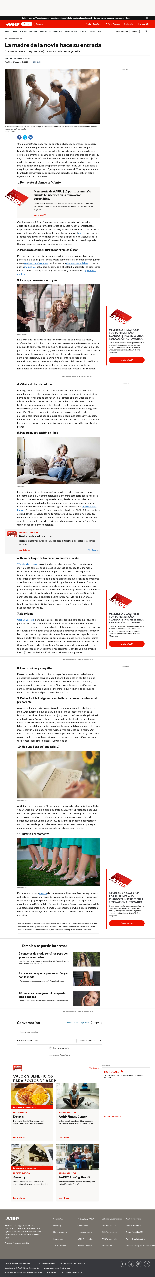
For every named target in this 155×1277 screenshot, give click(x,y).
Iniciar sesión (72, 1022)
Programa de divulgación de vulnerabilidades (23, 1272)
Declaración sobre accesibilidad (72, 1263)
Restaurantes (20, 1112)
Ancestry (19, 1177)
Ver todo (92, 550)
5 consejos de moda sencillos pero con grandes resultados (43, 955)
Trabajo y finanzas (28, 532)
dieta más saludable (77, 263)
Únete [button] (26, 24)
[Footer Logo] (24, 1218)
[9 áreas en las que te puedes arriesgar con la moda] (86, 978)
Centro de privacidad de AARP (17, 1263)
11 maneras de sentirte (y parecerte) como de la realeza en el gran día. (42, 51)
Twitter (26, 138)
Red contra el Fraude (35, 536)
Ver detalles (24, 550)
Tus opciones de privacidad (72, 1272)
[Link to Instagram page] (139, 1264)
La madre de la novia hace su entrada (53, 44)
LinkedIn (31, 138)
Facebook (20, 138)
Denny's (18, 1116)
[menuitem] (7, 32)
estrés (81, 232)
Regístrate (128, 24)
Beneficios (97, 24)
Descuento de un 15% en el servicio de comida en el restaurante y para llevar (28, 1122)
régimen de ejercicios (36, 263)
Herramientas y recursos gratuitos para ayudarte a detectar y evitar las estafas (57, 542)
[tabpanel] (133, 31)
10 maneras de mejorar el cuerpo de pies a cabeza (42, 994)
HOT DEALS (111, 1071)
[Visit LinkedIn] (147, 1264)
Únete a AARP (40, 214)
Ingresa (141, 24)
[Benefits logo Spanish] (12, 536)
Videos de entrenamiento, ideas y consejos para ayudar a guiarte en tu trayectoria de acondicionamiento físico (76, 1122)
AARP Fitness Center (73, 1116)
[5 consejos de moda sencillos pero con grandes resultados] (86, 959)
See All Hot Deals (112, 1116)
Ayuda (88, 24)
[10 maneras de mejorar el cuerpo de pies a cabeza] (86, 998)
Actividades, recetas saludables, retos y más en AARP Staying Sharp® (77, 1182)
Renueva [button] (39, 24)
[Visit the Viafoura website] (64, 1055)
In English (36, 62)
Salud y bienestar (67, 1112)
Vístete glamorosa (27, 564)
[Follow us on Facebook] (123, 1264)
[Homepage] (13, 24)
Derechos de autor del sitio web (57, 1268)
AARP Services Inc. (85, 1239)
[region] (59, 1040)
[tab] (27, 1041)
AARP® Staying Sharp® (74, 1177)
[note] (52, 129)
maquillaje (30, 266)
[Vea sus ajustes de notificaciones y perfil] (101, 1041)
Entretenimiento (13, 39)
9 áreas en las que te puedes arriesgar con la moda (43, 975)
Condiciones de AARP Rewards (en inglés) (22, 1268)
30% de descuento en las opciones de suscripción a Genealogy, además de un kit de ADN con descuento (31, 1182)
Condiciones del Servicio (45, 1263)
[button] (147, 18)
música (43, 893)
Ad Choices (51, 1272)
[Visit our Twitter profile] (131, 1264)
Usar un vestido (25, 619)
